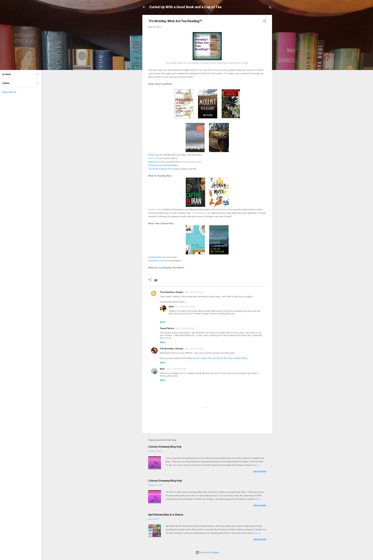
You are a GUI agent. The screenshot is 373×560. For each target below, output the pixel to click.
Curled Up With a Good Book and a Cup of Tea (185, 7)
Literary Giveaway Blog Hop (164, 446)
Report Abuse (9, 92)
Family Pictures (155, 257)
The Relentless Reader (171, 292)
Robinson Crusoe (156, 162)
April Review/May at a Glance (165, 514)
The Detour (153, 165)
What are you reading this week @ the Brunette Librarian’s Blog (217, 358)
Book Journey (241, 63)
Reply (163, 322)
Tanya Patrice (167, 328)
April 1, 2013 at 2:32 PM (184, 328)
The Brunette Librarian (171, 348)
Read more (260, 471)
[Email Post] (156, 281)
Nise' (163, 369)
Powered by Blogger (209, 552)
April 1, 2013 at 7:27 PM (193, 349)
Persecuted (153, 155)
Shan (171, 306)
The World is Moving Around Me (163, 169)
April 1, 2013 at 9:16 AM (194, 292)
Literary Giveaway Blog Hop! (165, 480)
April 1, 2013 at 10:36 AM (185, 307)
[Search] (270, 7)
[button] (264, 21)
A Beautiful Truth (156, 260)
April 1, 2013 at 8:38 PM (176, 369)
